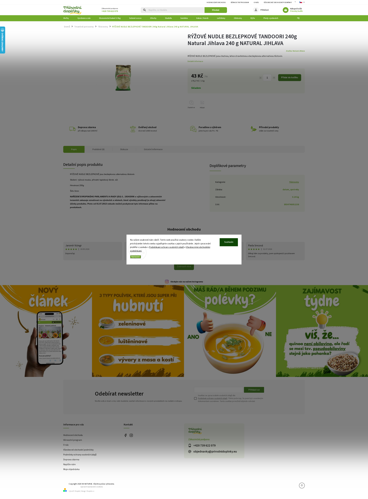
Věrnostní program (240, 2)
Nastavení (135, 257)
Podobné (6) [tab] (98, 149)
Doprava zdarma (71, 459)
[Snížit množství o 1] (260, 77)
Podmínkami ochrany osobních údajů (166, 247)
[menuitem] (68, 18)
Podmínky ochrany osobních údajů (79, 454)
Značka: (295, 51)
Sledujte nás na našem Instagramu (186, 281)
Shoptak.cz (90, 491)
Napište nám (69, 464)
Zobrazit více (184, 266)
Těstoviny (294, 182)
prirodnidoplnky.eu (131, 435)
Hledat (215, 10)
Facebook (125, 435)
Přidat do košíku (289, 77)
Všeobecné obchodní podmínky (278, 2)
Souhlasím (228, 242)
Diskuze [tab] (124, 149)
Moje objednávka (71, 469)
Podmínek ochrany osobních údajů (212, 398)
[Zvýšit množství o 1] (274, 77)
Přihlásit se (254, 390)
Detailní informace (195, 61)
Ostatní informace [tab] (153, 149)
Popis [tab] (74, 149)
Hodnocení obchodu (216, 2)
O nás (256, 2)
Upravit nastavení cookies (91, 486)
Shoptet (77, 491)
